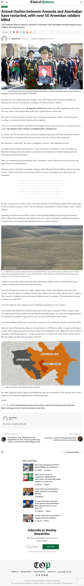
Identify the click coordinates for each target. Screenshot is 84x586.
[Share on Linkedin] (23, 32)
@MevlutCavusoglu (35, 183)
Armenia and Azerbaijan (53, 405)
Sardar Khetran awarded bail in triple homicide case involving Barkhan (46, 491)
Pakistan (40, 497)
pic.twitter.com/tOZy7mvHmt (47, 194)
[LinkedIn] (44, 575)
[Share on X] (13, 32)
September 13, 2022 (57, 198)
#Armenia (55, 186)
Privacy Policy (26, 571)
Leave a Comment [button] (73, 452)
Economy (47, 470)
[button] (3, 2)
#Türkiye (22, 183)
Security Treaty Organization (25, 408)
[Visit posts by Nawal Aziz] (5, 418)
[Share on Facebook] (10, 32)
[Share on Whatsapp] (20, 32)
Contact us (52, 571)
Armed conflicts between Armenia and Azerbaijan (27, 405)
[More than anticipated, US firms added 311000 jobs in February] (28, 467)
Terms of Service (50, 551)
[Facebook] (37, 575)
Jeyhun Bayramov (68, 405)
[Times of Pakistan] (42, 2)
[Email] (30, 32)
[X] (39, 575)
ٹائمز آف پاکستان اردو (64, 571)
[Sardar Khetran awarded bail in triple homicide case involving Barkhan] (28, 492)
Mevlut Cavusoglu (7, 408)
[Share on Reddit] (27, 32)
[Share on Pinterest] (17, 32)
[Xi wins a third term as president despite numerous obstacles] (28, 518)
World (4, 6)
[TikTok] (47, 575)
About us (15, 571)
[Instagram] (42, 575)
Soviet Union (40, 408)
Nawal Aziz (15, 39)
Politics (46, 484)
